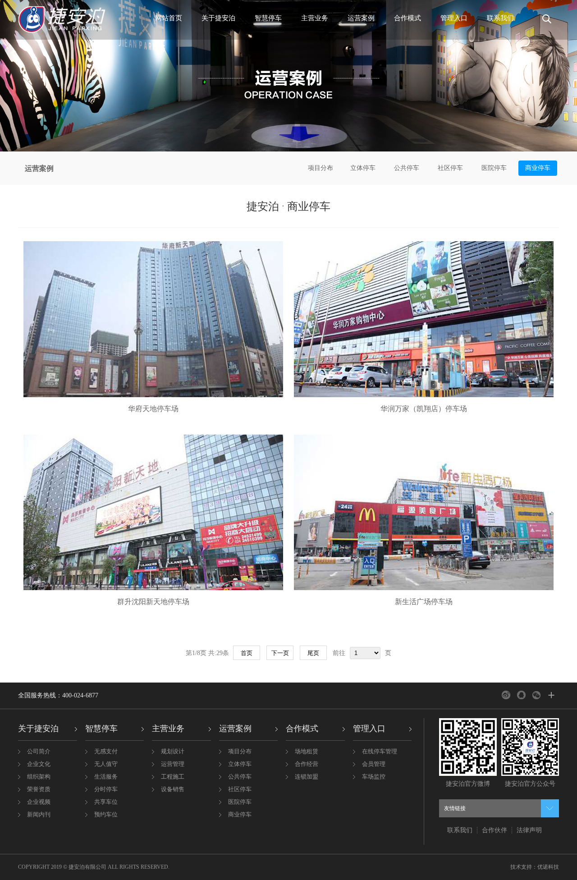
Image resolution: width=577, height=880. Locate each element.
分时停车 (106, 789)
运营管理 (172, 764)
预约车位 (106, 814)
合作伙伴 (494, 830)
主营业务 (314, 18)
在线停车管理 (379, 751)
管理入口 (453, 18)
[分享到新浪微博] (506, 695)
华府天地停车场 (153, 408)
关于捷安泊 (218, 18)
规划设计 (172, 751)
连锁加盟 (306, 776)
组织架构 (38, 776)
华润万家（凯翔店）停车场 (423, 408)
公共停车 (406, 168)
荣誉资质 (38, 789)
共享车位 (106, 801)
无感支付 (106, 751)
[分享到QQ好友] (521, 695)
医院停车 (494, 168)
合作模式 (407, 18)
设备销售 (172, 789)
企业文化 (38, 764)
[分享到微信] (536, 695)
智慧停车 (268, 18)
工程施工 (172, 776)
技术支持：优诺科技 (534, 867)
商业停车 (537, 168)
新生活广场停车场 (424, 601)
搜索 (544, 22)
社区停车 (450, 168)
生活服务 (106, 776)
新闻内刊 (38, 814)
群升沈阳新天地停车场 (153, 601)
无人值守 (106, 764)
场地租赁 (306, 751)
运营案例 (361, 18)
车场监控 (373, 776)
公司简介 (38, 751)
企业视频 (38, 801)
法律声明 (529, 830)
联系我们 (500, 18)
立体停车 (363, 168)
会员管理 (373, 764)
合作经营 (306, 764)
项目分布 (320, 168)
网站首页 (168, 18)
